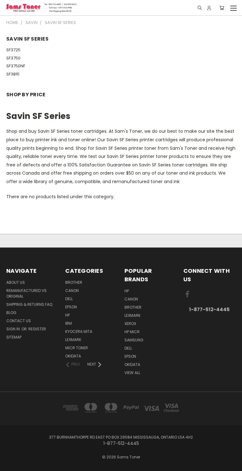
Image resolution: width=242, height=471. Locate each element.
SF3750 (13, 58)
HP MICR (132, 331)
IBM (68, 323)
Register (37, 329)
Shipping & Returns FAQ (29, 304)
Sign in (13, 329)
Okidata (132, 364)
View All (132, 372)
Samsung (133, 340)
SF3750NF (15, 66)
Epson (71, 307)
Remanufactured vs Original (26, 293)
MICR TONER (76, 347)
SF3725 (13, 50)
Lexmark (73, 339)
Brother (73, 282)
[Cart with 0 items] (221, 8)
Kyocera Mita (78, 331)
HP (67, 315)
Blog (11, 312)
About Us (15, 282)
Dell (69, 298)
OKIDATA (73, 356)
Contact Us (18, 320)
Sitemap (13, 337)
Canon (72, 290)
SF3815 (13, 74)
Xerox (130, 323)
